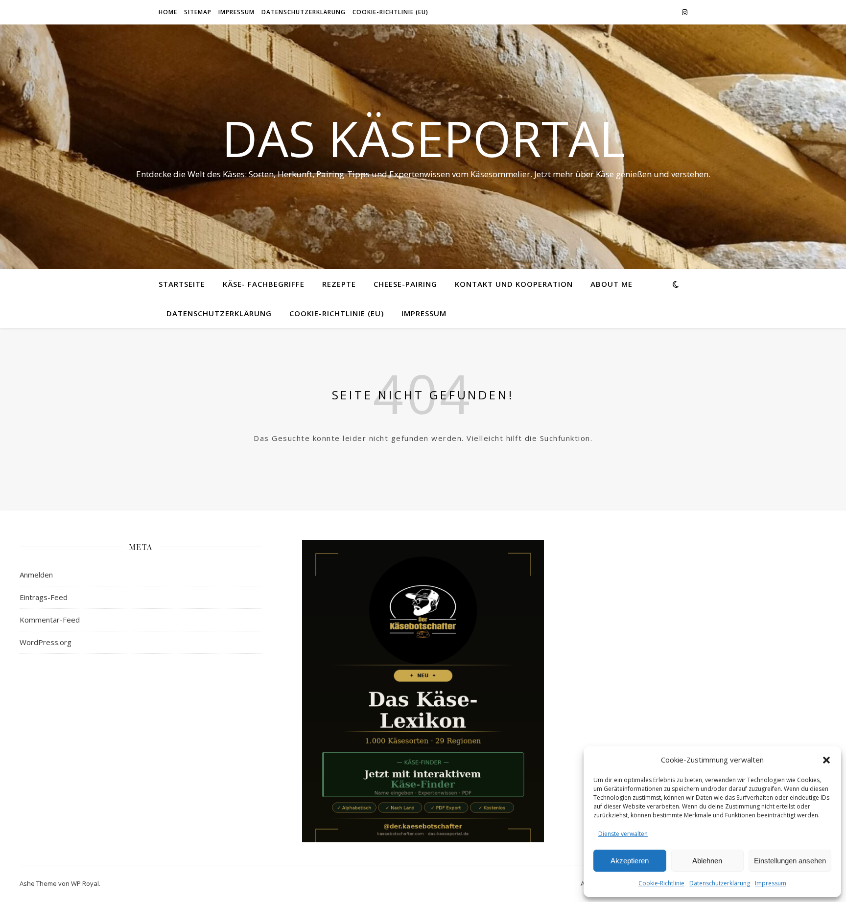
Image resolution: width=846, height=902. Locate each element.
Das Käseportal (423, 138)
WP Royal (85, 883)
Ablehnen (707, 860)
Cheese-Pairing (405, 284)
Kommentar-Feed (50, 619)
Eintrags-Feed (44, 597)
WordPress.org (45, 642)
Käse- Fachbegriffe (264, 284)
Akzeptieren (630, 860)
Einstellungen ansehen (790, 860)
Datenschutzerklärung (719, 883)
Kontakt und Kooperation (514, 284)
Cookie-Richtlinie (661, 883)
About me (611, 284)
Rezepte (339, 284)
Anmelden (36, 574)
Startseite (182, 284)
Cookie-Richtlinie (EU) (390, 12)
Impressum (770, 883)
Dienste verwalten (623, 834)
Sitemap (198, 12)
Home (168, 12)
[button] (826, 760)
